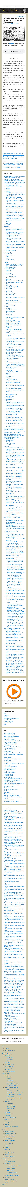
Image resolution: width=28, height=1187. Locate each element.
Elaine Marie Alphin (9, 1131)
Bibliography (10, 1057)
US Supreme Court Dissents (14, 1091)
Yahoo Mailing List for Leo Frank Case (12, 801)
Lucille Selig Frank (10, 368)
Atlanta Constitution (10, 438)
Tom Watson (10, 1080)
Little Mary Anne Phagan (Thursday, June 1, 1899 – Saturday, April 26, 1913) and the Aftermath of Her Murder (15, 366)
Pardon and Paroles (10, 393)
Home (3, 1045)
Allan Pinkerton (9, 290)
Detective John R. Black (8, 166)
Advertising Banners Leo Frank (13, 286)
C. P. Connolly (9, 308)
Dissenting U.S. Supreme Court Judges (16, 608)
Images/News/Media (7, 1158)
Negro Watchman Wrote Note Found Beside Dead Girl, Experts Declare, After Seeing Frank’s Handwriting (14, 951)
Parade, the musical (9, 1179)
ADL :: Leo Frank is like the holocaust (14, 280)
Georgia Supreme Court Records (11, 718)
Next (24, 16)
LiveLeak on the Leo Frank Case (13, 501)
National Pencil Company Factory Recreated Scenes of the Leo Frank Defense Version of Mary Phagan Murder (15, 384)
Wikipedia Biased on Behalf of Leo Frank (15, 516)
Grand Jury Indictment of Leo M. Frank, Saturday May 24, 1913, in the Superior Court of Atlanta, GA (14, 536)
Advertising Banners (10, 1050)
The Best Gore (7, 787)
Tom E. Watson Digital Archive (11, 789)
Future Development (8, 252)
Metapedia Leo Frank (9, 771)
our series (11, 43)
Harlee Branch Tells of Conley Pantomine (13, 978)
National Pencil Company (13, 1084)
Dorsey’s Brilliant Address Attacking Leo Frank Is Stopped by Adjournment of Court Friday (13, 913)
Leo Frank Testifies (8, 821)
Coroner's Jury (19, 164)
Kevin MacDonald (11, 1085)
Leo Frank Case (9, 347)
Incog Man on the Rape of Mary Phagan (13, 753)
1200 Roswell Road (10, 268)
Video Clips (8, 223)
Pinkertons (7, 1128)
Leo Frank (7, 1055)
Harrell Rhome (8, 1151)
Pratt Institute (9, 416)
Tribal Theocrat (7, 790)
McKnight (8, 375)
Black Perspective (9, 1135)
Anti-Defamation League (11, 1133)
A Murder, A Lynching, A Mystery (11, 179)
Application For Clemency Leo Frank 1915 (15, 297)
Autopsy (7, 1119)
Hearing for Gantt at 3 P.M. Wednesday (13, 931)
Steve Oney (8, 400)
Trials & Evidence (8, 519)
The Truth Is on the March (10, 816)
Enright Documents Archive (11, 1087)
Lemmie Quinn (17, 166)
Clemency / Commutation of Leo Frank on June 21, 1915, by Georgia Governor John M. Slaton (15, 528)
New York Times (9, 444)
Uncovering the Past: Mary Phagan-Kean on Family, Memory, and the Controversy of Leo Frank (14, 847)
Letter (7, 361)
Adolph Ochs (9, 285)
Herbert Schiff (9, 326)
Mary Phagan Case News (10, 769)
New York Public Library (11, 387)
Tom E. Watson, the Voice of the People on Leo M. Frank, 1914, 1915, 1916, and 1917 (15, 651)
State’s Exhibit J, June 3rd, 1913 (14, 589)
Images (6, 1159)
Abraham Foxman (10, 277)
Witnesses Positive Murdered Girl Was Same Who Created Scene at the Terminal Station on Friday (14, 959)
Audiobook (6, 715)
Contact (4, 1052)
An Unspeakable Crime (11, 296)
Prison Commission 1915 (11, 394)
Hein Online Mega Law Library (11, 749)
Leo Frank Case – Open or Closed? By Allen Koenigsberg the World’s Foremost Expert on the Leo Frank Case (15, 637)
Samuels (8, 258)
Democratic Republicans (9, 737)
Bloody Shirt (16, 163)
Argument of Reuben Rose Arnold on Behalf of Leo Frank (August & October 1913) (16, 601)
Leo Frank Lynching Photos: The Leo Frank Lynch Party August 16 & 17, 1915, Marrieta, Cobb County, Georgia (15, 357)
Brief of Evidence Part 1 (9, 733)
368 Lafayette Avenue (10, 274)
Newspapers (8, 1163)
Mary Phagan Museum (9, 719)
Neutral (9, 1078)
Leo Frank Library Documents (10, 766)
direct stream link (17, 701)
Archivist (16, 23)
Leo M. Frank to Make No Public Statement (14, 898)
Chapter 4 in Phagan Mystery (10, 810)
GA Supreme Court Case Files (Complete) (13, 746)
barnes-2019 (7, 224)
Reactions (6, 446)
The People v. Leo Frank (11, 1181)
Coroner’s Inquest (9, 1121)
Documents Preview (10, 315)
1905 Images (9, 270)
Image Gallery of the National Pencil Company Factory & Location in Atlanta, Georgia (15, 331)
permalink (19, 167)
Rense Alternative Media (9, 781)
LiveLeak (7, 1147)
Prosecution (7, 1101)
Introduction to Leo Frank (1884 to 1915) (13, 409)
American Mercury (10, 294)
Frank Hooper (10, 1105)
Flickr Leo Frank (7, 745)
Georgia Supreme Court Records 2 (13, 324)
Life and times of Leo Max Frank (13, 362)
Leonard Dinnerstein (10, 359)
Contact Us (6, 226)
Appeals (7, 1124)
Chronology (7, 1112)
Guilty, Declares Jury (9, 874)
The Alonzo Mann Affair (11, 250)
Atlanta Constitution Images (12, 300)
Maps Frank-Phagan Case (10, 768)
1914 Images (9, 273)
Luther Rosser (9, 370)
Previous (19, 16)
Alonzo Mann (9, 291)
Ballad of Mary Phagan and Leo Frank (14, 192)
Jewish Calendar (8, 757)
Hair (8, 563)
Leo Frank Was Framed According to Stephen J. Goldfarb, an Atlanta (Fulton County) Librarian (14, 489)
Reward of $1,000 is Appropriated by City (13, 948)
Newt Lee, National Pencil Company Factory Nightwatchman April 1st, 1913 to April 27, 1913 (15, 390)
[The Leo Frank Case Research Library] (14, 10)
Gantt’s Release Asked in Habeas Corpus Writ (14, 969)
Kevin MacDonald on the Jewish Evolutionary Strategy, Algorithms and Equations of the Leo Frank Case (14, 633)
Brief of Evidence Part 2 (9, 734)
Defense (7, 1089)
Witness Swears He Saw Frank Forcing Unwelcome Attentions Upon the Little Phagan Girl (14, 1027)
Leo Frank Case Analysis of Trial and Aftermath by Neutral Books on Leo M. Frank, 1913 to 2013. (14, 642)
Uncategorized (7, 722)
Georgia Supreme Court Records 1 (13, 323)
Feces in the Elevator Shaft (12, 531)
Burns (7, 306)
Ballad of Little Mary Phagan (12, 1175)
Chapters (8, 188)
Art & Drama (7, 191)
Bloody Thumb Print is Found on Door (12, 971)
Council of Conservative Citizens (11, 736)
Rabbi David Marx (10, 396)
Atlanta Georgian (9, 440)
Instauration (7, 1145)
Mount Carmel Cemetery (11, 379)
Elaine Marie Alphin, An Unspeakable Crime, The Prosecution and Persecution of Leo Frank (15, 478)
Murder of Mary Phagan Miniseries (13, 381)
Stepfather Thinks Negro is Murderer (12, 965)
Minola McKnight (9, 1068)
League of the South (8, 762)
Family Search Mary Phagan (10, 743)
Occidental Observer (8, 777)
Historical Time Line (10, 255)
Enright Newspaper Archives (10, 742)
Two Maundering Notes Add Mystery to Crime (14, 980)
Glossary (8, 189)
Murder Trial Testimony (10, 1117)
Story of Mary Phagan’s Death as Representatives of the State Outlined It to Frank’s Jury (13, 883)
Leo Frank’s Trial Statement (14, 1094)
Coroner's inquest (11, 164)
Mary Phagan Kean (9, 1066)
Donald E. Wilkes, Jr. (10, 464)
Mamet (7, 256)
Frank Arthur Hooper (10, 320)
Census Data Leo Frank (11, 309)
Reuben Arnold (9, 397)
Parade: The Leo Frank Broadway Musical (15, 218)
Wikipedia (7, 1154)
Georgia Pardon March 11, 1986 (13, 321)
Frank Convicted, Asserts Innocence (12, 869)
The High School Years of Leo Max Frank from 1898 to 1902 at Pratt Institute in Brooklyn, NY (15, 425)
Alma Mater (10, 1059)
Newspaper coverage (18, 161)
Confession (10, 1076)
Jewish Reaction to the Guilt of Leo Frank (13, 759)
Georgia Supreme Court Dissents (15, 1092)
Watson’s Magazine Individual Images (14, 408)
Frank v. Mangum (10, 532)
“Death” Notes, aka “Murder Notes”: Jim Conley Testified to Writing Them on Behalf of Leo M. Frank (14, 266)
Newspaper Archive (8, 774)
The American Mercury (9, 786)
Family (8, 1061)
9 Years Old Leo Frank (11, 276)
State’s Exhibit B (9, 399)
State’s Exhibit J (11, 1108)
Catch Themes (19, 1041)
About (3, 1046)
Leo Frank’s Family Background (13, 411)
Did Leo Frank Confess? (9, 739)
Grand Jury (7, 1122)
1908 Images (9, 271)
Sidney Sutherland (9, 1152)
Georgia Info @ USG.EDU (10, 748)
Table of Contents (10, 259)
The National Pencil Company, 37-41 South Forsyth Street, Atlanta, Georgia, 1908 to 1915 (14, 646)
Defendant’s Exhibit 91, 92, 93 (14, 604)
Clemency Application (10, 311)
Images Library (7, 751)
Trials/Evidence (6, 1073)
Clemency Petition (10, 312)
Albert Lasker (9, 288)
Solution (7, 1075)
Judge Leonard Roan (10, 1071)
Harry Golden (9, 253)
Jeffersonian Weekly (10, 443)
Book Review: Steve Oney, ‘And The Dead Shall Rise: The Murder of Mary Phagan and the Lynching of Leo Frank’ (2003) (15, 461)
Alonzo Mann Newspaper (11, 293)
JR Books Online (8, 760)
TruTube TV (6, 792)
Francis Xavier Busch (10, 1136)
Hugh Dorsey (9, 328)
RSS (3, 1184)
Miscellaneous (9, 378)
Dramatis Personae (8, 227)
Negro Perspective (10, 505)
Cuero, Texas (9, 314)
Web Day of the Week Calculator (11, 795)
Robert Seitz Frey (9, 1142)
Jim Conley (7, 1062)
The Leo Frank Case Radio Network (12, 517)
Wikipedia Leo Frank (8, 800)
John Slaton (8, 337)
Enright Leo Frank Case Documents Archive (14, 740)
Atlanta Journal (9, 163)
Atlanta (7, 299)
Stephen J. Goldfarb (10, 1144)
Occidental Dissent (8, 775)
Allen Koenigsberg (11, 1082)
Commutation (8, 1115)
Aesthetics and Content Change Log (14, 186)
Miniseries (7, 1177)
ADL (5, 713)
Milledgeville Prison (10, 376)
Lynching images (11, 1161)
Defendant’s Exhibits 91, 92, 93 (14, 1098)
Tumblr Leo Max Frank (9, 793)
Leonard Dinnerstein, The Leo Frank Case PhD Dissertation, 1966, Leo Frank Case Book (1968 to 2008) (15, 498)
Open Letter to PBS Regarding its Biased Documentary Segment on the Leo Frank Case (13, 813)
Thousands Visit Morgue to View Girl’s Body (14, 981)
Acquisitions (8, 279)
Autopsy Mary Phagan (11, 305)
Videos (5, 724)
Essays (6, 716)
